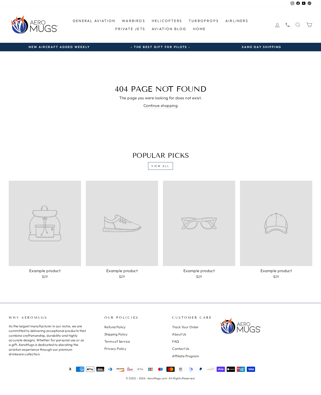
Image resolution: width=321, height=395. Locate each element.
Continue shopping (160, 105)
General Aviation (94, 21)
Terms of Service (117, 341)
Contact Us (180, 349)
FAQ (175, 341)
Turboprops (204, 21)
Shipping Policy (116, 334)
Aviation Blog (169, 29)
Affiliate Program (185, 356)
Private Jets (130, 29)
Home (199, 29)
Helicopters (167, 21)
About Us (179, 334)
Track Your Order (185, 327)
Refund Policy (115, 327)
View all (160, 166)
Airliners (236, 21)
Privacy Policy (115, 349)
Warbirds (133, 21)
